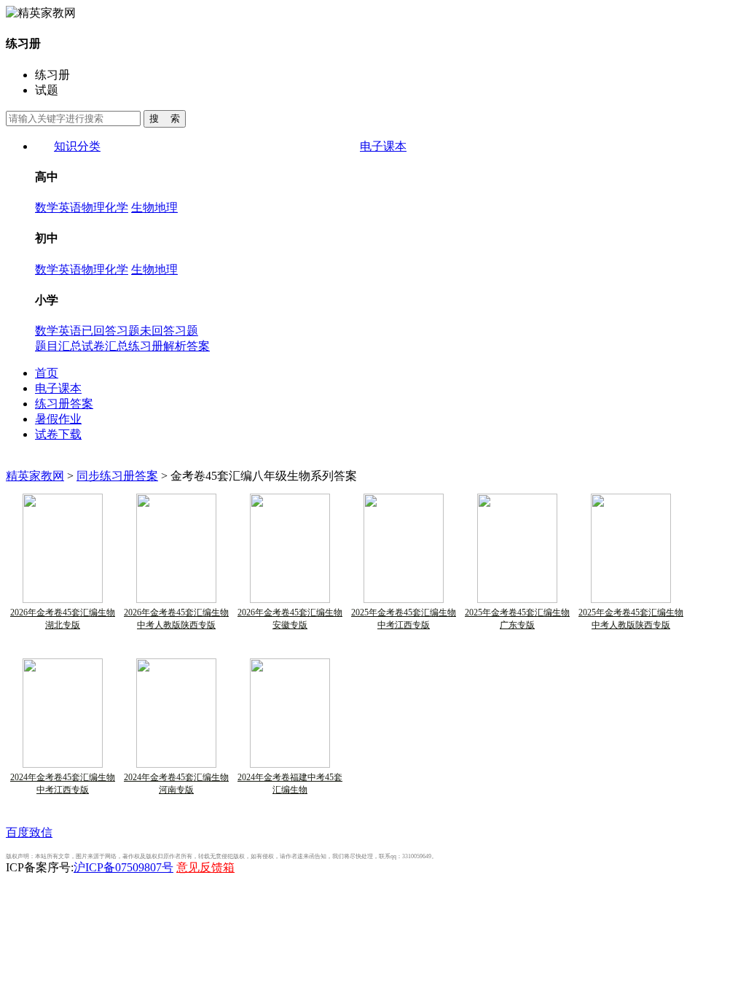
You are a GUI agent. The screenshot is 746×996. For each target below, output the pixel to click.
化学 (116, 207)
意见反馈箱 (205, 867)
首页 (46, 373)
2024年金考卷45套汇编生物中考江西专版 (62, 783)
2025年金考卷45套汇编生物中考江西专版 (403, 618)
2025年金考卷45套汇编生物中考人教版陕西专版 (630, 618)
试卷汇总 (105, 346)
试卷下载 (58, 434)
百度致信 (29, 832)
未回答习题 (169, 330)
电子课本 (383, 146)
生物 (142, 207)
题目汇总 (58, 346)
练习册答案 (64, 403)
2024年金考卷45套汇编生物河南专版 (176, 783)
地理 (166, 207)
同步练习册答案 (117, 476)
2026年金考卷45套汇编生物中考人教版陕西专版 (176, 618)
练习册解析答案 (169, 346)
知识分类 (77, 146)
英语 (70, 207)
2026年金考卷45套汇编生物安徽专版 (289, 618)
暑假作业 (58, 419)
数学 (46, 207)
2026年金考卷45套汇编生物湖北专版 (62, 618)
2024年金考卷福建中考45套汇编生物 (289, 783)
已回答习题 (111, 330)
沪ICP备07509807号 (123, 867)
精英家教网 (35, 476)
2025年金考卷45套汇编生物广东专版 (517, 618)
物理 (93, 207)
